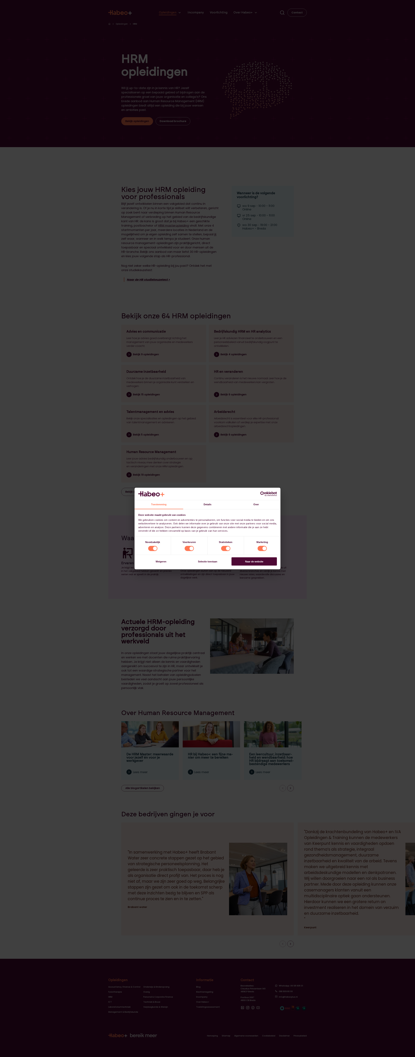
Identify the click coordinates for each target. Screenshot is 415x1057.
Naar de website (254, 561)
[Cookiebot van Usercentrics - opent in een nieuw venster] (263, 493)
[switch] (189, 548)
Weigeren (161, 561)
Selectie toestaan (207, 561)
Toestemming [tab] (158, 504)
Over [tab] (256, 504)
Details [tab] (208, 504)
